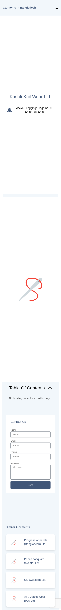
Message (15, 463)
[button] (57, 8)
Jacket (20, 108)
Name (13, 430)
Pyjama (43, 108)
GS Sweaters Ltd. (35, 579)
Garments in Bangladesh (19, 7)
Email (13, 441)
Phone (13, 452)
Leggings (31, 108)
